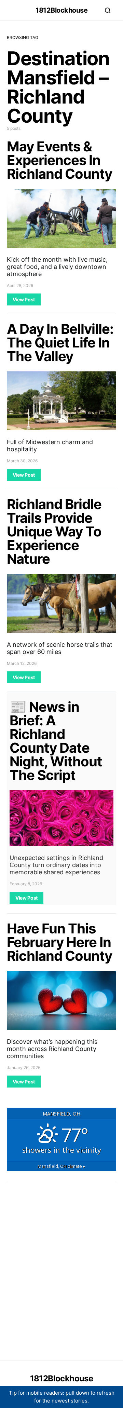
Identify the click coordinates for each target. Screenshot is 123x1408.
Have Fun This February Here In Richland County (59, 942)
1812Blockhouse (61, 10)
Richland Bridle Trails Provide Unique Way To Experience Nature (54, 531)
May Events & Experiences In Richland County (59, 160)
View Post (24, 299)
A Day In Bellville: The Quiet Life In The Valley (60, 342)
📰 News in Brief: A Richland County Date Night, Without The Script (56, 740)
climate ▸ (61, 1166)
